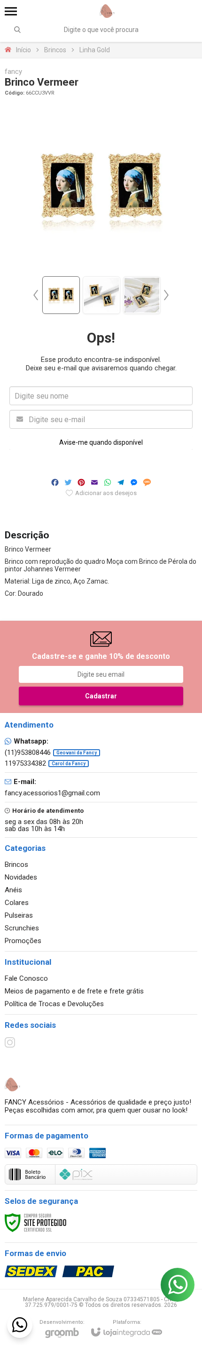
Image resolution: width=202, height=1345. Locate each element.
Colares (17, 902)
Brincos (55, 50)
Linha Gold (94, 50)
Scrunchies (22, 928)
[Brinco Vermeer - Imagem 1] (61, 295)
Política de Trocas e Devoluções (54, 1004)
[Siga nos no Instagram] (10, 1042)
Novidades (21, 877)
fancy (13, 71)
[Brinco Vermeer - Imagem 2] (101, 295)
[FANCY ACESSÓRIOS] (107, 11)
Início (23, 50)
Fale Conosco (26, 978)
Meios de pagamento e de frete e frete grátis (74, 991)
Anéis (13, 890)
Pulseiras (19, 915)
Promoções (23, 941)
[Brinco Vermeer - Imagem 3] (142, 295)
